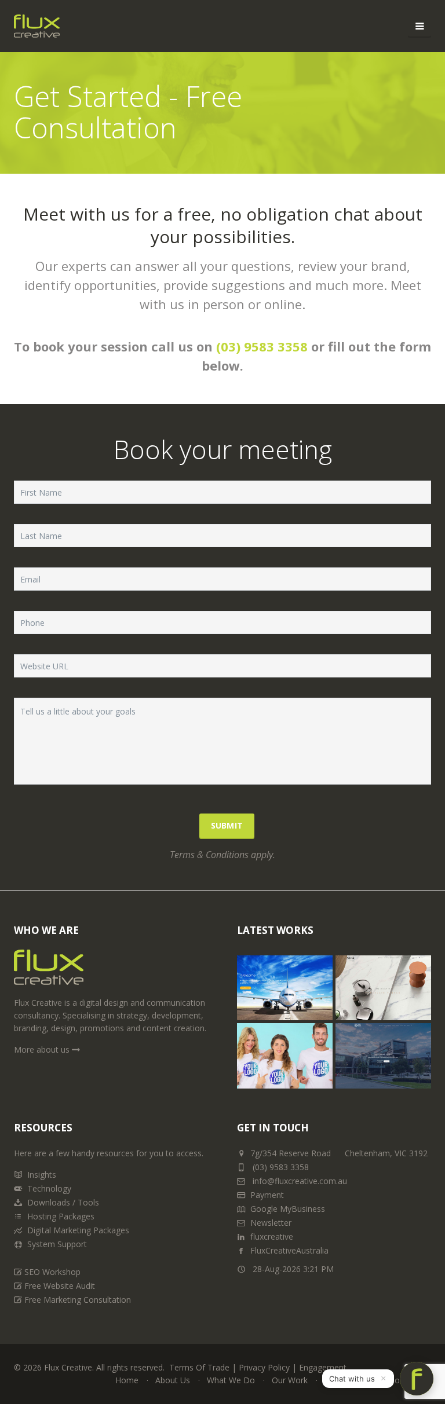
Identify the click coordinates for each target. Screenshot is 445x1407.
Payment (267, 1194)
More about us (43, 1049)
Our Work (290, 1380)
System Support (57, 1244)
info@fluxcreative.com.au (298, 1180)
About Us (172, 1380)
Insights (41, 1174)
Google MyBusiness (287, 1208)
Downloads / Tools (63, 1202)
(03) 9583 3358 (262, 346)
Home (126, 1380)
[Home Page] (48, 971)
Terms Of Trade (199, 1367)
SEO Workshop (52, 1271)
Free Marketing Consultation (77, 1299)
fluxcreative (271, 1236)
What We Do (231, 1380)
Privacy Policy (264, 1367)
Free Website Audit (59, 1285)
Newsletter (270, 1222)
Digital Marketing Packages (78, 1230)
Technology (49, 1188)
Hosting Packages (60, 1216)
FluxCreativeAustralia (289, 1250)
